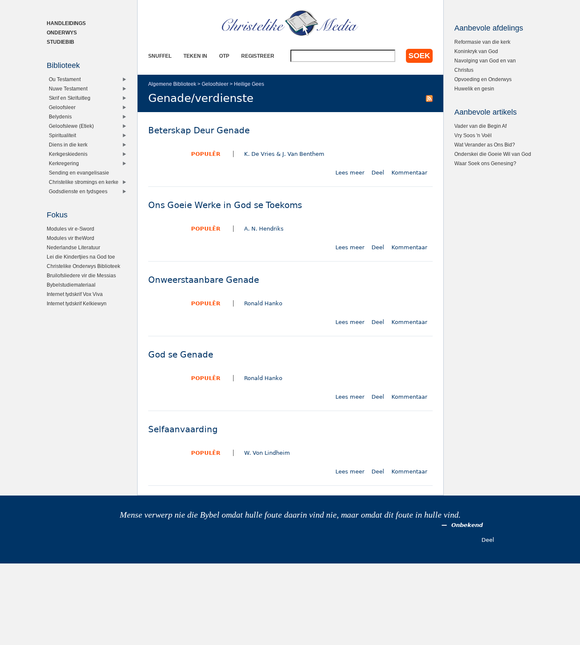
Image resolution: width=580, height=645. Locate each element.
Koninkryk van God (476, 51)
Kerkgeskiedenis (68, 154)
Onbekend (467, 525)
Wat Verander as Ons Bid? (484, 144)
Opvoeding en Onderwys (483, 79)
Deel (378, 172)
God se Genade (180, 355)
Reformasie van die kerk (482, 42)
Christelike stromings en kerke (83, 182)
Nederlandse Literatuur (73, 247)
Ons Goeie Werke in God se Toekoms (225, 205)
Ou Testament (65, 79)
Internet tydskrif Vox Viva (75, 294)
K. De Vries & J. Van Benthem (284, 154)
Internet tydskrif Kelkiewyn (77, 303)
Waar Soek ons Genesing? (485, 163)
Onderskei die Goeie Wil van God (492, 154)
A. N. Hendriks (264, 228)
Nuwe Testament (68, 88)
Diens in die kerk (68, 144)
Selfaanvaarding (183, 429)
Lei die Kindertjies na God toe (81, 256)
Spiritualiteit (62, 135)
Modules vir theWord (70, 238)
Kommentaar (409, 172)
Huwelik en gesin (474, 88)
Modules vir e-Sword (70, 228)
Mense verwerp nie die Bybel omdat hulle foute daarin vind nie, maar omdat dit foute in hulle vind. (290, 514)
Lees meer (349, 172)
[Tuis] (290, 23)
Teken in (195, 56)
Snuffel (160, 56)
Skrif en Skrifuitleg (69, 98)
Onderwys (62, 32)
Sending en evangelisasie (79, 172)
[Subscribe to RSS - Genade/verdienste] (429, 98)
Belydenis (60, 116)
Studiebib (60, 42)
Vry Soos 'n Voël (473, 135)
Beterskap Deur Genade (199, 130)
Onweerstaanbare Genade (203, 280)
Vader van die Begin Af (480, 126)
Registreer (257, 56)
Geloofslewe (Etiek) (71, 126)
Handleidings (66, 23)
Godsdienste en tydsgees (78, 191)
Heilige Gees (249, 84)
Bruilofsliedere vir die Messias (81, 275)
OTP (224, 56)
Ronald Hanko (263, 303)
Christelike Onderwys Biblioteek (83, 266)
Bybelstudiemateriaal (71, 284)
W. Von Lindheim (267, 453)
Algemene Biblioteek (172, 84)
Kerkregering (64, 163)
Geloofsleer (215, 84)
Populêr (205, 154)
